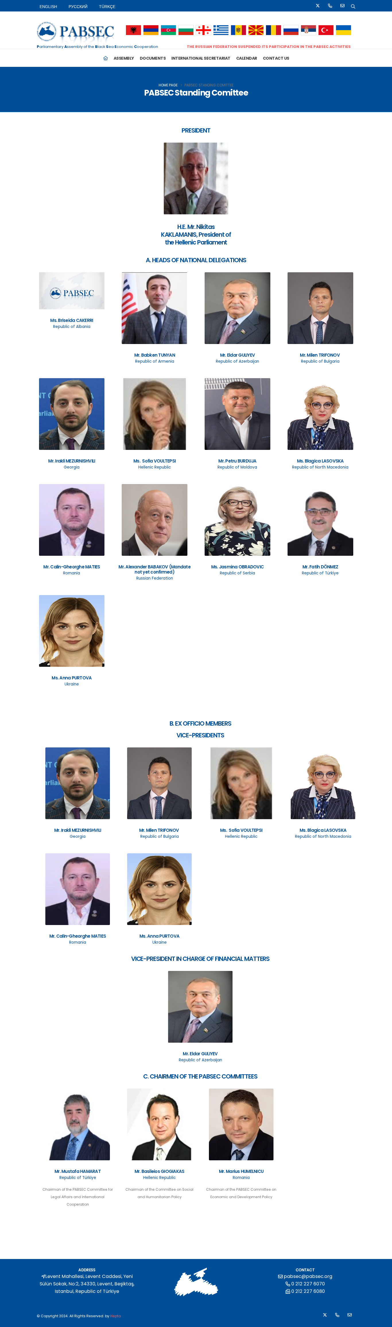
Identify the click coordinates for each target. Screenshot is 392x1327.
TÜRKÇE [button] (107, 7)
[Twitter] (317, 6)
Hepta (115, 1316)
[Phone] (330, 6)
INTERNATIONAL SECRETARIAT (200, 58)
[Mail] (342, 6)
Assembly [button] (124, 58)
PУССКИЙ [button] (78, 7)
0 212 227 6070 (308, 1284)
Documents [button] (153, 58)
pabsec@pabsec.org (308, 1276)
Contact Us (276, 58)
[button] (133, 30)
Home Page (168, 85)
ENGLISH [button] (48, 7)
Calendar (246, 58)
